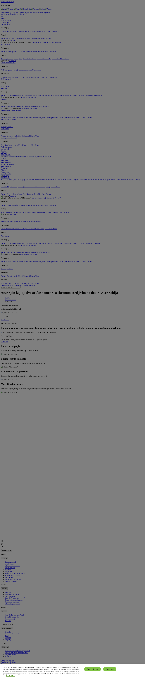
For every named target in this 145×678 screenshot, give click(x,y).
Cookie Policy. (10, 676)
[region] (72, 671)
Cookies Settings (92, 669)
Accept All (109, 669)
